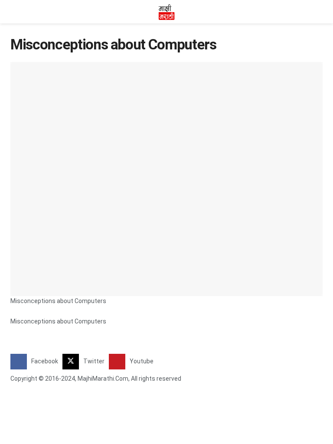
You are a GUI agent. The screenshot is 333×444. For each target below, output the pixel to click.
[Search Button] (319, 11)
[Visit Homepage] (166, 11)
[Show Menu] (14, 11)
